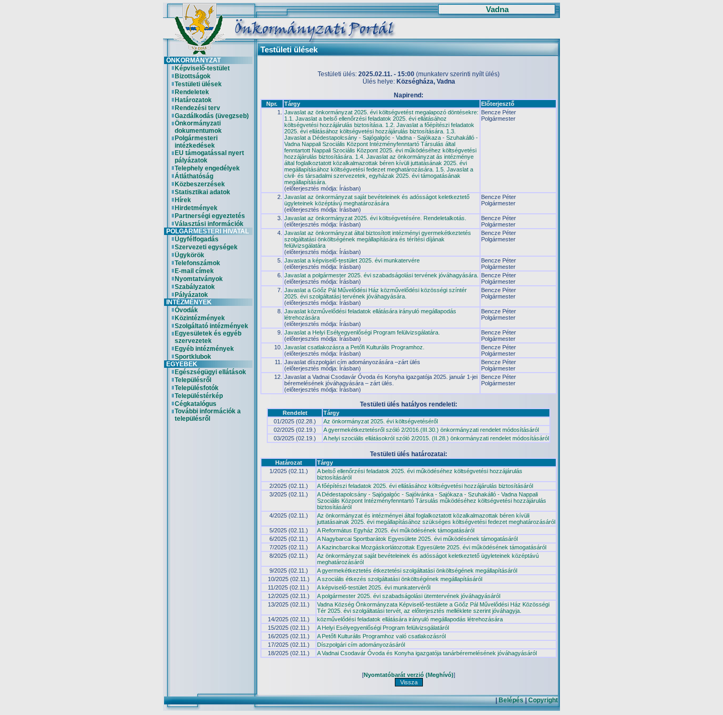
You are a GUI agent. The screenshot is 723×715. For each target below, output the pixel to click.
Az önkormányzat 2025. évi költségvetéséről (380, 421)
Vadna (497, 9)
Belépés (511, 700)
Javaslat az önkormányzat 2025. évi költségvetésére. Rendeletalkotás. (375, 218)
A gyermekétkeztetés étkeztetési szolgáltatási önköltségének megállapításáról (417, 570)
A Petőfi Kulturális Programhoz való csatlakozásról (381, 636)
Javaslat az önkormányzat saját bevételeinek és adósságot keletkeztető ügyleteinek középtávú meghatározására (376, 200)
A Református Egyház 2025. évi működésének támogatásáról (395, 530)
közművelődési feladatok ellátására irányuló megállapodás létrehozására (410, 619)
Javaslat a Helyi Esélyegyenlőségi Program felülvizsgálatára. (362, 332)
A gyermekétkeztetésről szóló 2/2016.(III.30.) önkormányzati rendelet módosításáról (431, 430)
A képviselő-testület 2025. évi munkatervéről (373, 587)
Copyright (543, 700)
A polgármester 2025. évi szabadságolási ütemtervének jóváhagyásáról (408, 596)
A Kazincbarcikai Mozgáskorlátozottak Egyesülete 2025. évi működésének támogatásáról (431, 547)
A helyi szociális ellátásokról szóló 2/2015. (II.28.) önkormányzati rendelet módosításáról (436, 438)
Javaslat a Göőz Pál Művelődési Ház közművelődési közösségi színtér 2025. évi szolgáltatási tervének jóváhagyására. (375, 293)
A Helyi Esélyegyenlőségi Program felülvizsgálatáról (383, 628)
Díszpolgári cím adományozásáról (361, 644)
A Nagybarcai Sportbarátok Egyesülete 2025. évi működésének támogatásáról (417, 539)
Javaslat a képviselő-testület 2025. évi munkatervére (352, 260)
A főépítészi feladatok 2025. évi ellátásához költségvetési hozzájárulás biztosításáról (425, 486)
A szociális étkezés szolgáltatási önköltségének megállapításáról (399, 579)
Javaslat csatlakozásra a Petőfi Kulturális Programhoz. (354, 347)
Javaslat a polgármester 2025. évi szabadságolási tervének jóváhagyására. (381, 275)
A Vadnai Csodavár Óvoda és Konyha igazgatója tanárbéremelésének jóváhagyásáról (427, 653)
